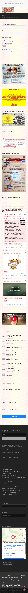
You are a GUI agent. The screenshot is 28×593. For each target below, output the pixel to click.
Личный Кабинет (7, 473)
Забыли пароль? (8, 51)
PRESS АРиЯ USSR (7, 469)
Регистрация (13, 5)
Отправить (5, 457)
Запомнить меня (8, 43)
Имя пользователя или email (9, 24)
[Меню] (25, 10)
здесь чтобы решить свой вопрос (15, 449)
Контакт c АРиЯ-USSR (13, 1)
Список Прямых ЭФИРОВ (8, 383)
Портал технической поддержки (11, 3)
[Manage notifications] (24, 589)
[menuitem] (13, 1)
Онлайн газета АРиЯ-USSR (9, 484)
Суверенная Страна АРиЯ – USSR (11, 490)
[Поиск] (21, 10)
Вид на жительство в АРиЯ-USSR (11, 471)
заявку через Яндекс (13, 457)
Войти (21, 3)
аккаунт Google (9, 41)
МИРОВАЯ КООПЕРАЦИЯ (9, 475)
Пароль (4, 30)
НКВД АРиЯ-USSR (7, 482)
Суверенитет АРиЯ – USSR (9, 488)
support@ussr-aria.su (13, 452)
